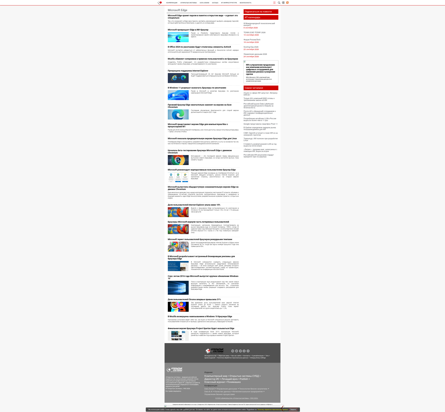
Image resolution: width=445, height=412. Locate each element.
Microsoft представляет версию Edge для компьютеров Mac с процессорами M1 (198, 125)
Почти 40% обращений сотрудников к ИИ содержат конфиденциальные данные (260, 113)
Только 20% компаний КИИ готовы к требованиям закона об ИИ (259, 99)
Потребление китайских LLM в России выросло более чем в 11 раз (260, 119)
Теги (267, 356)
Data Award (209, 389)
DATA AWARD (204, 3)
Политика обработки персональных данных (232, 358)
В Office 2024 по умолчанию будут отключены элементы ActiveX (199, 47)
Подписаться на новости (258, 11)
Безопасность (245, 3)
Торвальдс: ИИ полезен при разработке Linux (261, 139)
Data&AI (215, 3)
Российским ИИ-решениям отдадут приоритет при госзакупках (259, 155)
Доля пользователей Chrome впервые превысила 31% (194, 299)
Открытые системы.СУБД (244, 376)
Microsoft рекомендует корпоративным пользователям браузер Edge (202, 169)
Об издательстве (210, 356)
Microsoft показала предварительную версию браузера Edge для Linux (202, 138)
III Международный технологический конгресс (259, 24)
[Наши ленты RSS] (287, 2)
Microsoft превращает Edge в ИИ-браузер (188, 29)
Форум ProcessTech (252, 39)
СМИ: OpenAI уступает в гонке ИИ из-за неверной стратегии (261, 134)
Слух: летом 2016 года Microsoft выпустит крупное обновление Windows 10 (203, 277)
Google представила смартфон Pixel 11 (261, 124)
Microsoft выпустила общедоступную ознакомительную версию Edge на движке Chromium (203, 188)
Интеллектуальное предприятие (248, 391)
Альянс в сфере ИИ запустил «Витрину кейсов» (260, 93)
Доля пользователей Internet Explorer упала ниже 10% (194, 205)
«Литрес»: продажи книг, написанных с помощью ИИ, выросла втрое (260, 150)
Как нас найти (236, 356)
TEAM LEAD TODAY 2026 (254, 32)
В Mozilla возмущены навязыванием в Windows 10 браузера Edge (200, 316)
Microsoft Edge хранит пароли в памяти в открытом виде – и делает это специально (203, 16)
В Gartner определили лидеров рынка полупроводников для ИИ (260, 128)
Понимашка (234, 382)
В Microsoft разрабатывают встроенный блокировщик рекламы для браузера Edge (201, 257)
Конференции (171, 3)
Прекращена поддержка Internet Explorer (188, 70)
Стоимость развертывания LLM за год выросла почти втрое (260, 145)
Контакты (246, 356)
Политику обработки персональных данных (272, 409)
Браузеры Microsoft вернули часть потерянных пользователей (198, 222)
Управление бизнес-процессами (219, 394)
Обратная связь (223, 356)
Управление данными (227, 389)
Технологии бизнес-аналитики (253, 389)
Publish (244, 379)
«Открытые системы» (188, 3)
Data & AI (208, 391)
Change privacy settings (258, 358)
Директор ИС (211, 379)
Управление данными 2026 (255, 54)
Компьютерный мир (215, 376)
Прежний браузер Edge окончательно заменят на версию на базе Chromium (200, 106)
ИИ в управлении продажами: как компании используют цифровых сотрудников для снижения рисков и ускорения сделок (260, 69)
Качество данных (223, 391)
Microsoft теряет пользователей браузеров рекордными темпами (200, 239)
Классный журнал (214, 382)
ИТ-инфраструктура (229, 3)
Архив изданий (209, 358)
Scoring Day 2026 (251, 47)
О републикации (258, 356)
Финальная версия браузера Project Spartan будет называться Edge (201, 328)
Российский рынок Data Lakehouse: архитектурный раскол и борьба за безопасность (259, 105)
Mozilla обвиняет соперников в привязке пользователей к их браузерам (203, 59)
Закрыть (293, 409)
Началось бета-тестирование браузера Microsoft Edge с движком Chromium (200, 151)
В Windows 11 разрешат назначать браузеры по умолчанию (197, 87)
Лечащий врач (230, 379)
